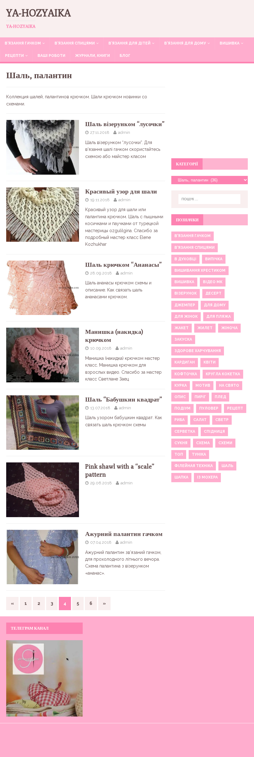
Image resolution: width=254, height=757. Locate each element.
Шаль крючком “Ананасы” (123, 264)
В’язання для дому (185, 43)
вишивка (184, 282)
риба (179, 420)
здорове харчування (197, 351)
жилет (204, 328)
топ (178, 454)
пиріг (200, 397)
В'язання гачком (192, 236)
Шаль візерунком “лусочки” (124, 123)
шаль (227, 466)
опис (180, 397)
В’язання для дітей (129, 43)
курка (180, 385)
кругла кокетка (223, 374)
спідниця (214, 431)
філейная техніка (193, 466)
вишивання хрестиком (200, 270)
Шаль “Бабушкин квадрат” (123, 399)
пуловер (208, 408)
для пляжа (218, 316)
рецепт (235, 408)
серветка (184, 431)
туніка (199, 454)
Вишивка (229, 43)
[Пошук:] (209, 199)
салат (200, 420)
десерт (213, 293)
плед (220, 397)
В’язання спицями (75, 43)
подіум (182, 408)
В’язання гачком (23, 43)
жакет (181, 328)
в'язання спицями (194, 247)
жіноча (229, 328)
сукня (180, 443)
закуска (183, 339)
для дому (215, 305)
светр (222, 420)
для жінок (186, 316)
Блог (125, 55)
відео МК (212, 282)
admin (124, 132)
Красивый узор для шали (121, 191)
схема (203, 443)
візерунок (185, 293)
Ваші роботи (51, 55)
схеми (225, 443)
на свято (229, 385)
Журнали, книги (92, 55)
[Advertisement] (209, 114)
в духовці (185, 259)
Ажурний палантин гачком (124, 533)
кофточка (185, 374)
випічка (213, 259)
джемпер (184, 305)
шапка (181, 477)
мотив (202, 385)
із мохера (207, 477)
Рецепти (14, 55)
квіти (210, 362)
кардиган (184, 362)
